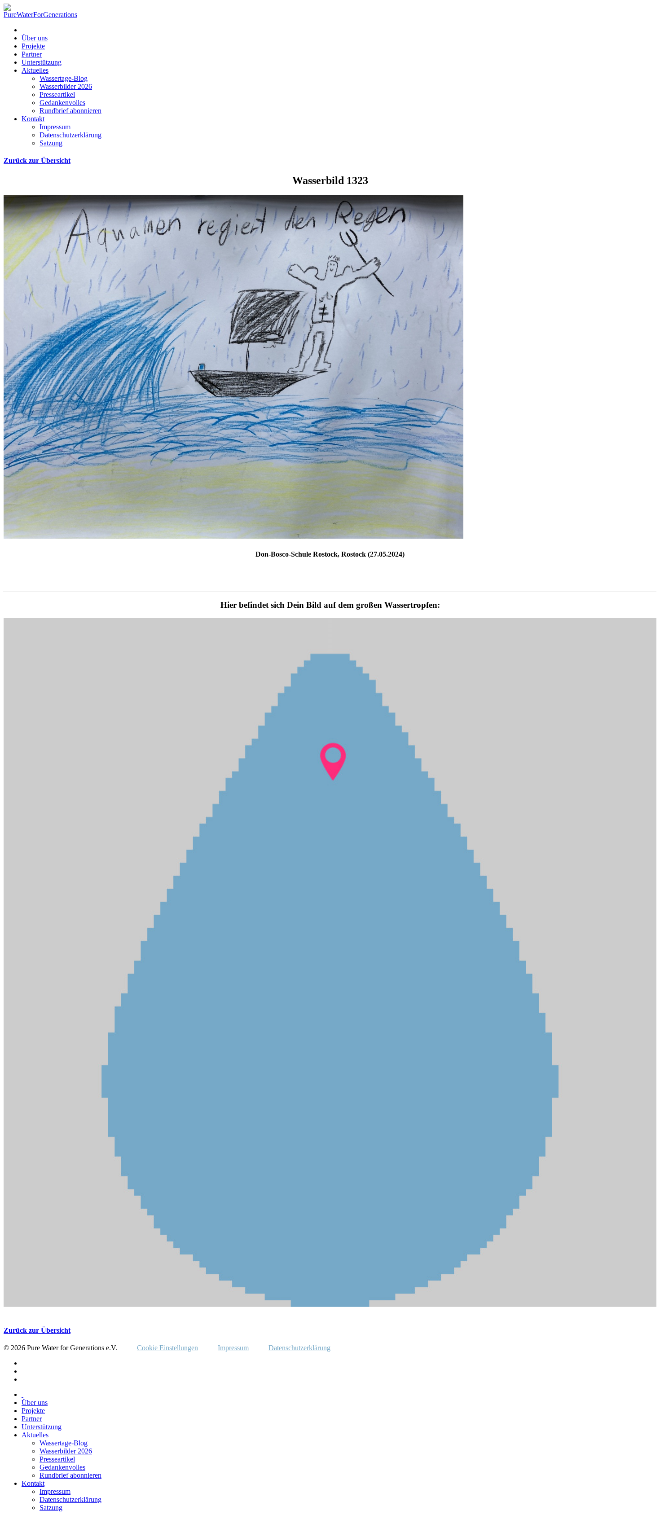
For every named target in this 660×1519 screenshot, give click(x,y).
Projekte (33, 46)
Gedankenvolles (62, 102)
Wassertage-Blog (64, 78)
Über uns (35, 38)
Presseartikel (57, 94)
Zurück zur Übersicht (37, 160)
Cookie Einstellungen (167, 1348)
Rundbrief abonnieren (70, 110)
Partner (32, 54)
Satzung (51, 143)
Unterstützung (42, 62)
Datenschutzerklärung (70, 135)
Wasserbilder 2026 (66, 86)
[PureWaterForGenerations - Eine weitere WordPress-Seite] (40, 14)
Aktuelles (35, 70)
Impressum (55, 127)
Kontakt (33, 119)
